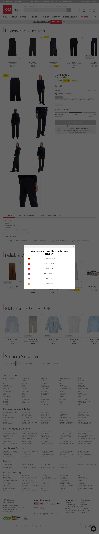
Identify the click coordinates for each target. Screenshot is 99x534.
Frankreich (49, 274)
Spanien (49, 283)
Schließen (73, 246)
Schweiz (49, 269)
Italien (49, 279)
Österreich (49, 264)
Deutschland (50, 259)
